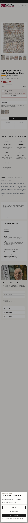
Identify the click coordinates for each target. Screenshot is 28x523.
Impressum (10, 520)
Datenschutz (4, 520)
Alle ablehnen (14, 507)
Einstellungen (15, 511)
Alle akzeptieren (14, 515)
